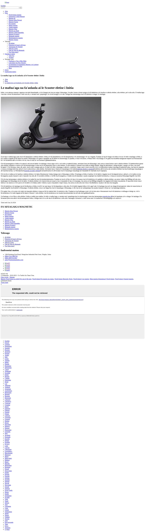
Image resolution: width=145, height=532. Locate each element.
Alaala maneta (13, 27)
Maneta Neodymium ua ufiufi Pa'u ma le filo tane (16, 279)
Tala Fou (11, 56)
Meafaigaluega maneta (16, 38)
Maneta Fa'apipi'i (14, 34)
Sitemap (12, 277)
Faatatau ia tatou (10, 54)
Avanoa (11, 57)
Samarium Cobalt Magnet (17, 16)
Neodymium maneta (15, 15)
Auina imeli (4, 282)
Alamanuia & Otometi (15, 47)
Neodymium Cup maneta (81, 279)
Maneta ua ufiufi (14, 31)
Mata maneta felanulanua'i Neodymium (102, 279)
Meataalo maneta (14, 36)
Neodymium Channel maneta (124, 279)
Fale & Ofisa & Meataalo (16, 50)
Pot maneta (12, 24)
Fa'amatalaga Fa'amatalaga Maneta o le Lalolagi (23, 64)
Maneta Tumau (13, 40)
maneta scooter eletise (32, 171)
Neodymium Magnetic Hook (63, 279)
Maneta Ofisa (13, 29)
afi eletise (11, 43)
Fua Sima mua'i (13, 52)
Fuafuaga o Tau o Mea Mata (17, 61)
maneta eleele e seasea (85, 169)
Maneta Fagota (13, 22)
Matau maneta (13, 25)
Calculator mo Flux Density (17, 63)
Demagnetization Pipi (15, 66)
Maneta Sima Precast (15, 20)
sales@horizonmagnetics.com (14, 260)
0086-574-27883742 (11, 256)
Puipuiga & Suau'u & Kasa (17, 45)
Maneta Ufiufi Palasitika (16, 32)
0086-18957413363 (11, 258)
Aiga (6, 11)
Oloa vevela (4, 277)
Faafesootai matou (10, 72)
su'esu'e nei (4, 273)
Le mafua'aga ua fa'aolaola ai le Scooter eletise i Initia (21, 83)
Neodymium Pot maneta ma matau (43, 279)
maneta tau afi (107, 196)
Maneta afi (12, 18)
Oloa (6, 13)
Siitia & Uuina (13, 48)
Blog (10, 68)
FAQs (6, 70)
